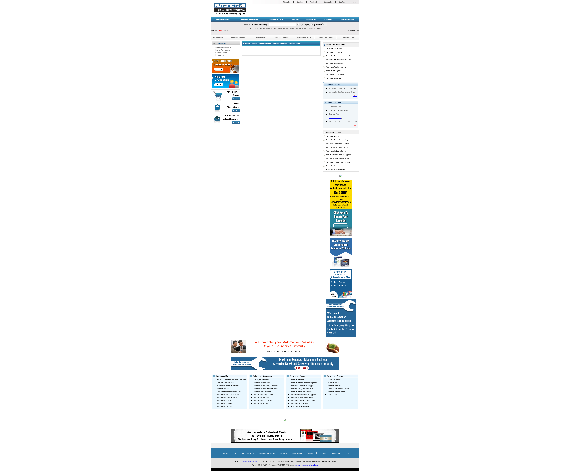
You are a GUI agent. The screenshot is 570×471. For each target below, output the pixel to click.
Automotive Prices (325, 38)
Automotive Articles (334, 386)
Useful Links (332, 395)
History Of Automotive (334, 48)
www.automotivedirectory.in (252, 461)
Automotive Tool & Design (335, 74)
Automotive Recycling (333, 71)
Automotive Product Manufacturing (338, 59)
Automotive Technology (334, 52)
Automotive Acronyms (224, 403)
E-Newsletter (220, 55)
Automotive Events (347, 38)
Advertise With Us (259, 38)
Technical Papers (334, 380)
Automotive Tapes (314, 28)
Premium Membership (223, 47)
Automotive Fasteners (298, 28)
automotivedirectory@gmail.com (306, 465)
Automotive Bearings (281, 28)
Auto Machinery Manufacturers (337, 147)
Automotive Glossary (224, 406)
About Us (286, 2)
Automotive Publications (336, 392)
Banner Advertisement (223, 50)
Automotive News (304, 38)
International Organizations (335, 169)
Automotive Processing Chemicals (338, 56)
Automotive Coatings (333, 78)
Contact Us (328, 2)
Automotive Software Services (336, 151)
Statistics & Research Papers (338, 389)
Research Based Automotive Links (229, 392)
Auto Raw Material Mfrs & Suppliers (338, 155)
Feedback (313, 2)
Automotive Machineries (334, 63)
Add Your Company (237, 38)
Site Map (342, 2)
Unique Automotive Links (225, 383)
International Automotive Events (228, 386)
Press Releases (333, 383)
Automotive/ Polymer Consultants (338, 162)
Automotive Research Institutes (228, 395)
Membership (218, 38)
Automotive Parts (266, 28)
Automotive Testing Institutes (227, 397)
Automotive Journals (224, 400)
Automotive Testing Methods (336, 67)
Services (300, 2)
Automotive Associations (334, 166)
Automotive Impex (332, 136)
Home (354, 2)
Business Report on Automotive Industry (231, 380)
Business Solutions (281, 38)
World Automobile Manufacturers (337, 158)
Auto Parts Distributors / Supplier (337, 143)
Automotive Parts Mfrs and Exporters (339, 140)
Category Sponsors (222, 52)
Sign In (225, 30)
